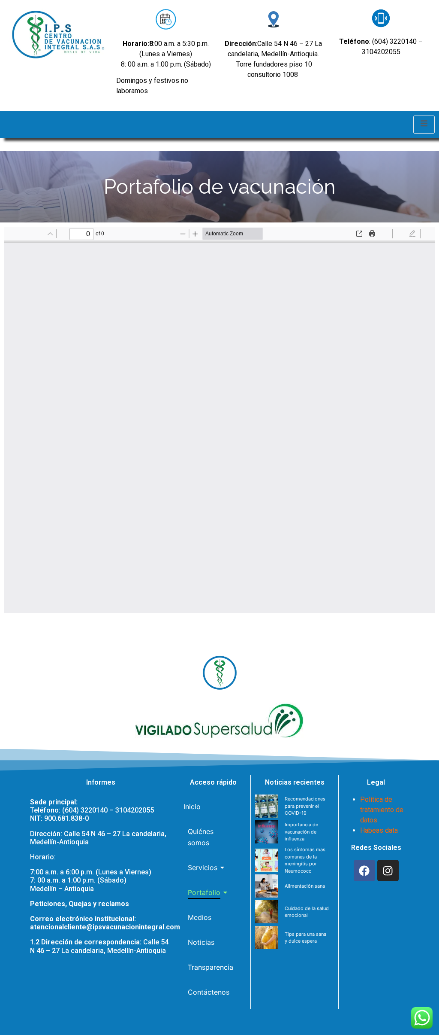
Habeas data (379, 830)
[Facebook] (364, 870)
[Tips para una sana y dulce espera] (266, 937)
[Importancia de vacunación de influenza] (266, 831)
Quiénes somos (200, 837)
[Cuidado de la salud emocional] (266, 911)
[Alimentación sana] (266, 886)
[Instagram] (388, 870)
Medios (199, 917)
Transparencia (210, 967)
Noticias (201, 942)
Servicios (202, 867)
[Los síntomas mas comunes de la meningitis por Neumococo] (266, 860)
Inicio (192, 806)
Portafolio (204, 892)
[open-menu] (424, 125)
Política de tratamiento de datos (381, 809)
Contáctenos (208, 992)
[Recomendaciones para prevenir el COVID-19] (266, 806)
